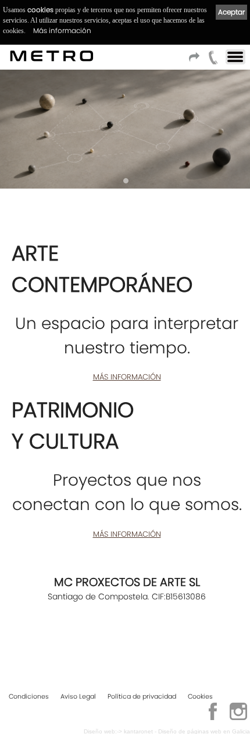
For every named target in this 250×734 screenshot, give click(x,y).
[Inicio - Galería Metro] (52, 55)
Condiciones (29, 696)
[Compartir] (196, 60)
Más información (62, 30)
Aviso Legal (78, 696)
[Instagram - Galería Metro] (238, 718)
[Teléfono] (213, 60)
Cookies (200, 696)
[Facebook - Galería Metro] (212, 718)
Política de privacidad (142, 696)
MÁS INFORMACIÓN (127, 376)
